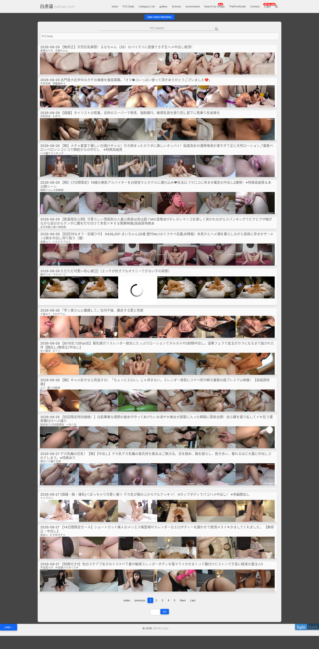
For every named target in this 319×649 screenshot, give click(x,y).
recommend (192, 6)
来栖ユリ (45, 241)
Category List (147, 6)
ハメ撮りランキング (52, 153)
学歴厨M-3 (58, 83)
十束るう (45, 313)
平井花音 (45, 83)
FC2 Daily (128, 6)
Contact (255, 6)
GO (165, 611)
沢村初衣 (45, 116)
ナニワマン (46, 497)
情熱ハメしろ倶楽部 (52, 189)
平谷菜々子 (46, 567)
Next (183, 600)
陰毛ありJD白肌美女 (52, 424)
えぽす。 (57, 116)
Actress (176, 6)
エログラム (58, 313)
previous (140, 600)
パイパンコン (161, 628)
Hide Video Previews (160, 17)
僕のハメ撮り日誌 (50, 461)
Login (267, 6)
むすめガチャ (57, 534)
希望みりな (46, 50)
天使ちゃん (61, 50)
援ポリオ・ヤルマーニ (53, 274)
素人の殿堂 (53, 387)
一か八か (71, 424)
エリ (42, 387)
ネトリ (56, 350)
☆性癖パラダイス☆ (67, 567)
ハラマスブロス (61, 241)
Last (192, 600)
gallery (163, 6)
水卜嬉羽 (45, 350)
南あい (44, 534)
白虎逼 (46, 6)
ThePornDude (237, 6)
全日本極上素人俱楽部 (53, 226)
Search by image (214, 6)
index (115, 6)
